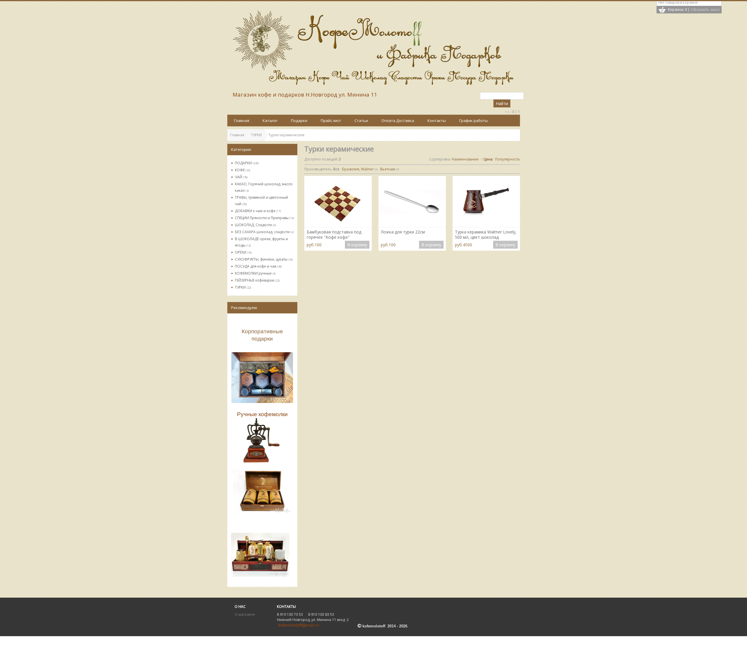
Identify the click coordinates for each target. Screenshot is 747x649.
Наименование (465, 159)
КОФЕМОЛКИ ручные (255, 273)
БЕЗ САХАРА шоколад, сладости (264, 231)
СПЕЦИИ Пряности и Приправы (264, 217)
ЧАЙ (241, 177)
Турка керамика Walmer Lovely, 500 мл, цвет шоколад (485, 234)
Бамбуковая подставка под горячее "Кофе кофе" (334, 234)
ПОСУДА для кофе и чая (258, 266)
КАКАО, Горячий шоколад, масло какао (264, 187)
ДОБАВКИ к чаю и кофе (258, 210)
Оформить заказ (705, 9)
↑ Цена (487, 159)
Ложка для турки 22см (403, 232)
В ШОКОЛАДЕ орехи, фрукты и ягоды (261, 242)
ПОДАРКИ (247, 162)
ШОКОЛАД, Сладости (255, 224)
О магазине (245, 614)
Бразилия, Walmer (360, 169)
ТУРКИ (243, 287)
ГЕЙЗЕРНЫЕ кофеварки (257, 280)
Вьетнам (389, 169)
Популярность (507, 159)
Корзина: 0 (677, 9)
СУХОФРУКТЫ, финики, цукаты (264, 259)
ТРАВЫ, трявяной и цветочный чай (261, 200)
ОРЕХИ (243, 252)
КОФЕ (242, 170)
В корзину (357, 244)
